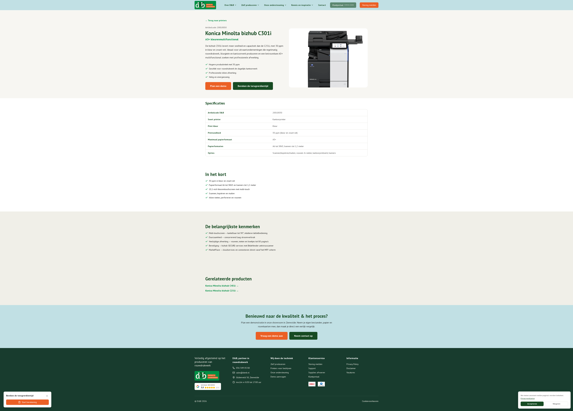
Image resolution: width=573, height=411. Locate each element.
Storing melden (369, 5)
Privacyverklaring (528, 398)
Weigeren (556, 404)
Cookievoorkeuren (370, 401)
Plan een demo (218, 85)
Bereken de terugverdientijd (253, 85)
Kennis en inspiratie (301, 5)
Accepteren (532, 404)
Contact (322, 5)
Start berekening (29, 402)
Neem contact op (303, 335)
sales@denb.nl (242, 372)
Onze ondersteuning (274, 5)
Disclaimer (351, 368)
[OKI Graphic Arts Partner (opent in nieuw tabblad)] (311, 384)
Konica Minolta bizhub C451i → (222, 285)
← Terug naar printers (216, 20)
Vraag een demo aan (272, 335)
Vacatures (350, 372)
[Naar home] (205, 5)
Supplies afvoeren (316, 372)
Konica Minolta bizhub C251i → (222, 290)
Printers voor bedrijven (281, 368)
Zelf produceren (249, 5)
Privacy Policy (352, 364)
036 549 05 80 (243, 368)
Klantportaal (313, 376)
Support (312, 368)
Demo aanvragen (278, 376)
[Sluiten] (47, 396)
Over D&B (229, 5)
